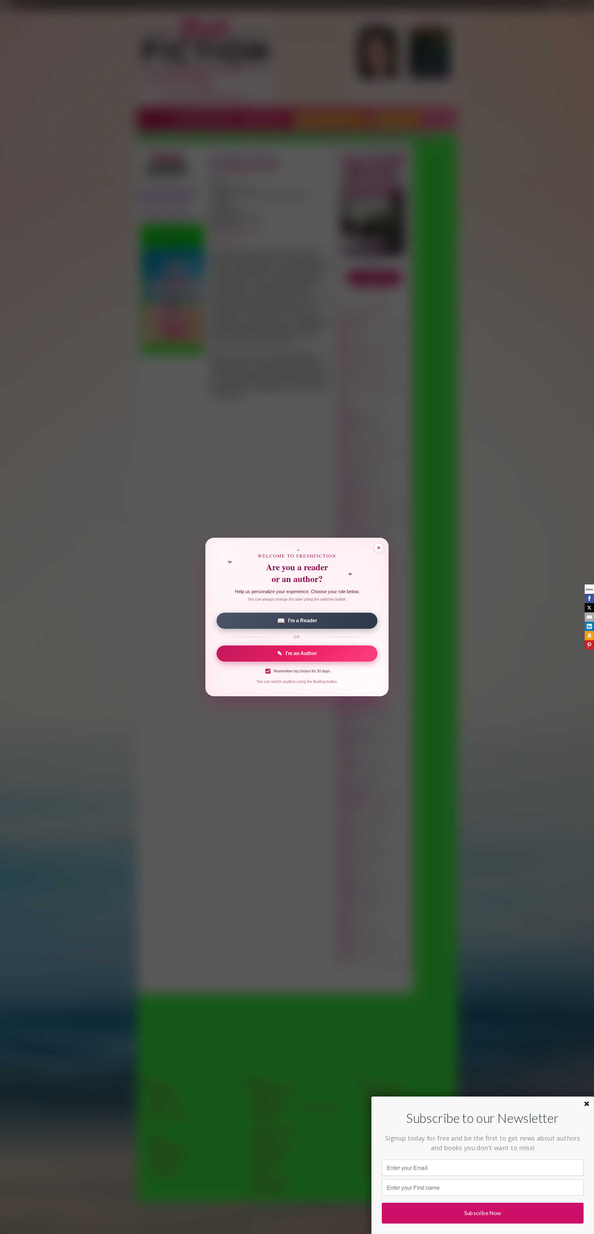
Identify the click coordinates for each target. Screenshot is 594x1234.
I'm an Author (297, 653)
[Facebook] (589, 598)
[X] (589, 607)
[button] (482, 1118)
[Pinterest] (589, 645)
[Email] (589, 617)
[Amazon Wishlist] (589, 635)
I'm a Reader (297, 620)
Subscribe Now (482, 1213)
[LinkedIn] (589, 626)
